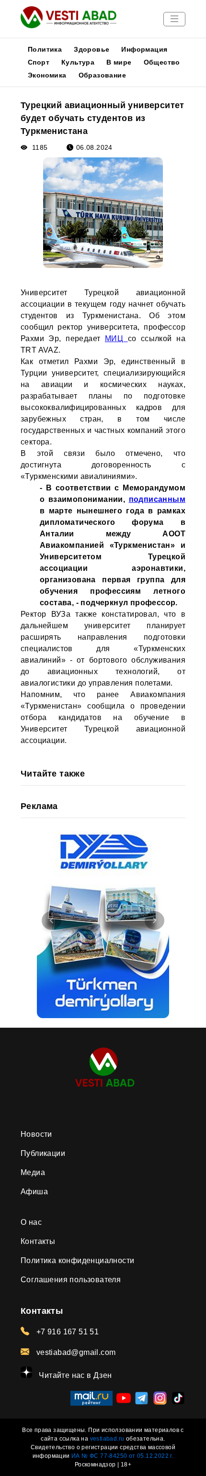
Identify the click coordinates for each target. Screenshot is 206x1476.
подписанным (157, 499)
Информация (144, 49)
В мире (118, 62)
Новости (36, 1134)
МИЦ (116, 338)
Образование (102, 75)
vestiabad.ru (107, 1438)
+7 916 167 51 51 (66, 1332)
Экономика (47, 75)
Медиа (33, 1172)
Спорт (38, 62)
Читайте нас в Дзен (74, 1375)
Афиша (34, 1191)
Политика (45, 49)
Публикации (43, 1153)
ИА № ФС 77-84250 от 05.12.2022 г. (122, 1456)
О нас (31, 1222)
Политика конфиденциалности (77, 1260)
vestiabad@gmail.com (74, 1352)
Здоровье (91, 49)
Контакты (38, 1241)
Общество (162, 62)
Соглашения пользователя (71, 1280)
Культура (77, 62)
